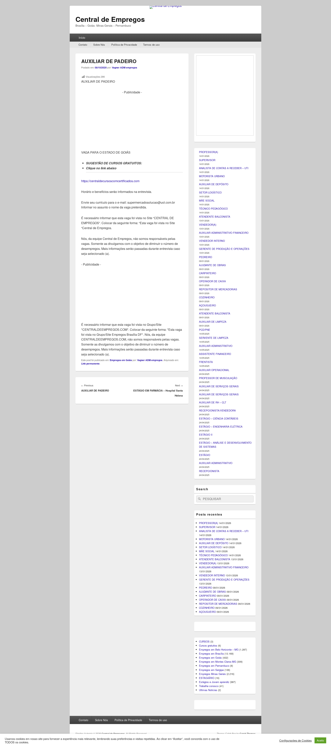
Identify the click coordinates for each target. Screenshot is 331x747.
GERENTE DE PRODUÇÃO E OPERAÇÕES (224, 459)
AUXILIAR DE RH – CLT (212, 612)
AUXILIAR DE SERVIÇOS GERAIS (219, 596)
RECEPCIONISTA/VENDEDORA (217, 620)
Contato (83, 44)
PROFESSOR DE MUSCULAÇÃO (218, 588)
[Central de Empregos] (166, 5)
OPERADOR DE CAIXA (212, 491)
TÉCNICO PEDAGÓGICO (213, 418)
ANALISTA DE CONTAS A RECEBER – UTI (223, 378)
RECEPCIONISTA (209, 681)
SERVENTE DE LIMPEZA (213, 548)
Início (82, 37)
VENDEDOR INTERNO (212, 451)
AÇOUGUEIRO (207, 515)
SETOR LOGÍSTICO (210, 402)
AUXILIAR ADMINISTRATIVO (215, 556)
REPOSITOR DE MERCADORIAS (218, 499)
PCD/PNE (204, 540)
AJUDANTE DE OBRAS (212, 475)
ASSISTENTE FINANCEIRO (215, 564)
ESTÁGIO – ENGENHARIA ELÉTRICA (221, 636)
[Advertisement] (132, 121)
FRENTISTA (206, 572)
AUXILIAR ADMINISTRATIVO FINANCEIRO (223, 443)
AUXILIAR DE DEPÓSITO (213, 394)
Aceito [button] (320, 740)
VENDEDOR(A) (207, 435)
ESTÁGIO (204, 665)
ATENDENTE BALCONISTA (214, 427)
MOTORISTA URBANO (212, 386)
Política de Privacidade (124, 44)
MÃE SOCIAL (207, 410)
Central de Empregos (110, 19)
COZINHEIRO (207, 507)
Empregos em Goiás (121, 360)
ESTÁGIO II (205, 645)
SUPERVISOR (207, 370)
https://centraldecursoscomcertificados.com (110, 181)
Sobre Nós (99, 44)
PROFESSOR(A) (208, 362)
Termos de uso (151, 44)
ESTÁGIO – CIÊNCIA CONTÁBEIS (218, 628)
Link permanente (90, 363)
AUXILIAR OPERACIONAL (214, 580)
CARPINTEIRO (207, 483)
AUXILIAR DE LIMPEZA (212, 532)
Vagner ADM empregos (124, 67)
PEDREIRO (205, 467)
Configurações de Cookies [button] (295, 740)
